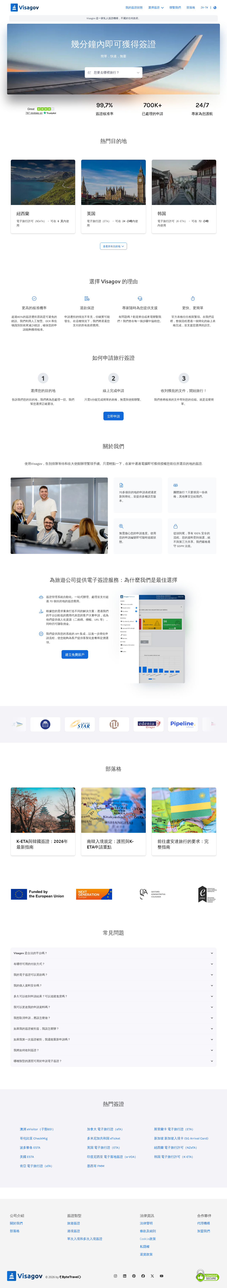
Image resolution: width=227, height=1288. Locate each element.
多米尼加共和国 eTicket (103, 1138)
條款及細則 (148, 1231)
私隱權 (145, 1246)
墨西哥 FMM (95, 1166)
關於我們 (16, 1223)
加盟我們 (203, 1231)
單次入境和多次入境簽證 (84, 1238)
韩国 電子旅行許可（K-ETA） (174, 1157)
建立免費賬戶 (74, 654)
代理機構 (203, 1223)
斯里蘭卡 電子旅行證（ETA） (174, 1129)
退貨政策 (146, 1254)
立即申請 (113, 416)
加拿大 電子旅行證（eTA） (105, 1129)
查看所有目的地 (111, 246)
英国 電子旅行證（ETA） (104, 1148)
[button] (208, 7)
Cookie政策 (148, 1238)
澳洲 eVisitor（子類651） (37, 1129)
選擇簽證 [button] (154, 7)
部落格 (191, 7)
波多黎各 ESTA (30, 1148)
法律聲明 (146, 1223)
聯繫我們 (175, 7)
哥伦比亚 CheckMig (34, 1138)
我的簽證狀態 (134, 7)
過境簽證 (73, 1231)
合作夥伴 (204, 1215)
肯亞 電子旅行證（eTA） (37, 1166)
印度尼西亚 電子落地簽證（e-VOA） (112, 1157)
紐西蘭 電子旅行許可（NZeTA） (176, 1148)
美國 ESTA (27, 1157)
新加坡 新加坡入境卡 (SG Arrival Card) (181, 1138)
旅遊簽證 (73, 1223)
